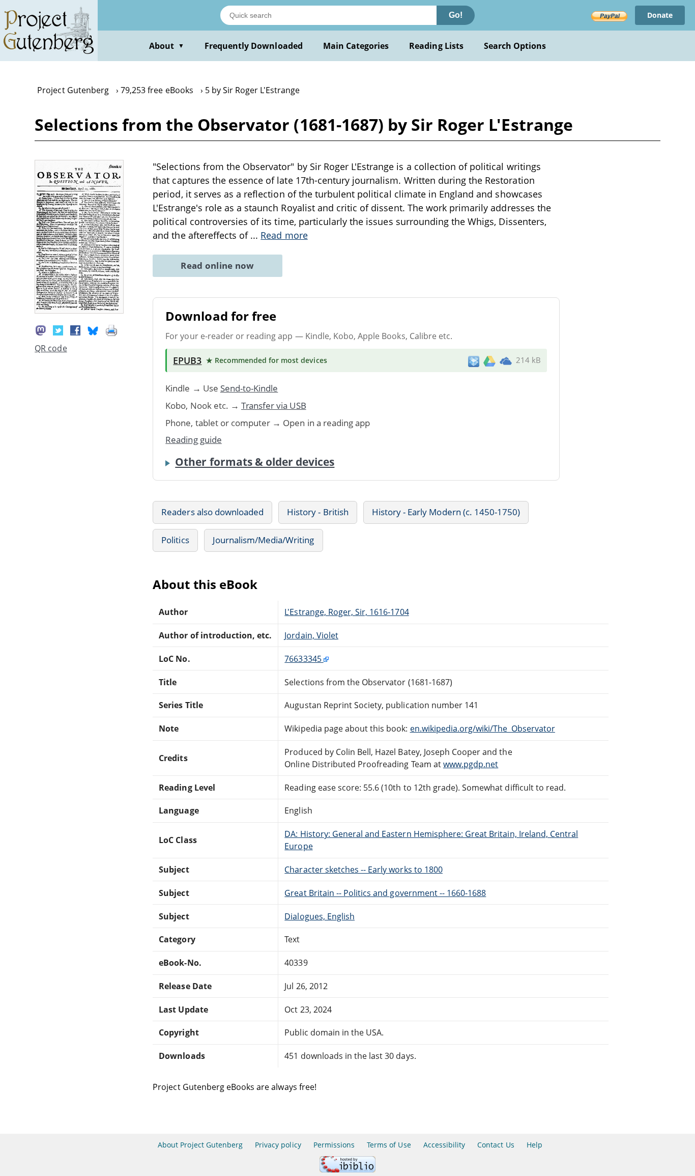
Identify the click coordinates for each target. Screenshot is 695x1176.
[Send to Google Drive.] (489, 360)
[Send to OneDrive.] (506, 360)
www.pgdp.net (470, 764)
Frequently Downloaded (254, 45)
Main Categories (356, 45)
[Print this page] (111, 329)
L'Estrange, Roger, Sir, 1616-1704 (346, 612)
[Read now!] (79, 310)
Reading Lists (436, 45)
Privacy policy (278, 1145)
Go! (455, 15)
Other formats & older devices (254, 462)
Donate (660, 15)
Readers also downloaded (212, 512)
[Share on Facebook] (75, 329)
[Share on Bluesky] (93, 329)
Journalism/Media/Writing (263, 540)
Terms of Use (389, 1145)
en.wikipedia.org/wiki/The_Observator (482, 728)
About (166, 45)
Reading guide (193, 439)
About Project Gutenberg (200, 1145)
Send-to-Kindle (249, 388)
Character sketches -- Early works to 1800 (363, 869)
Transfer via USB (273, 405)
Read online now (217, 265)
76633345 (303, 658)
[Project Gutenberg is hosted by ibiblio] (347, 1169)
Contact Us (495, 1145)
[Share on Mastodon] (41, 329)
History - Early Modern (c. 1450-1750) (446, 512)
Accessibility (444, 1145)
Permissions (334, 1145)
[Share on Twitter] (58, 329)
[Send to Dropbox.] (473, 360)
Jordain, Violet (311, 635)
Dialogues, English (319, 916)
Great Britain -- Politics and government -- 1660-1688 (385, 893)
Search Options (515, 45)
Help (534, 1145)
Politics (175, 540)
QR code (51, 348)
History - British (318, 512)
